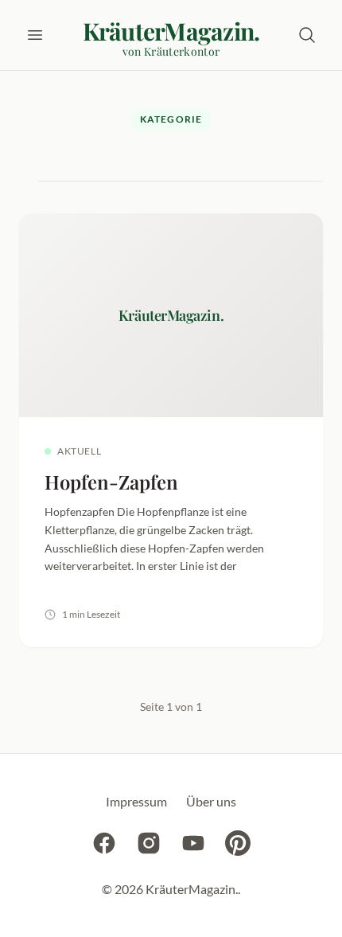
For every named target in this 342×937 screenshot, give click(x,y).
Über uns (211, 801)
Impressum (136, 801)
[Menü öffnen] (35, 35)
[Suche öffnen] (307, 35)
